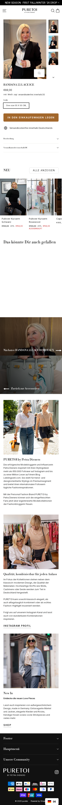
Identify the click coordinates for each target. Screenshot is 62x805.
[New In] (31, 661)
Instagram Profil (17, 625)
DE (54, 801)
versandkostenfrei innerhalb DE (31, 94)
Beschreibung (8, 139)
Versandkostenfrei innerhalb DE (15, 148)
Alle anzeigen (44, 170)
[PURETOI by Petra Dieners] (31, 427)
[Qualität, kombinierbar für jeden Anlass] (31, 542)
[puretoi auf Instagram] (57, 772)
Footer (7, 738)
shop (7, 724)
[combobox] (52, 801)
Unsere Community (16, 760)
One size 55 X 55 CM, (16, 105)
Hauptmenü (11, 749)
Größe (5, 100)
